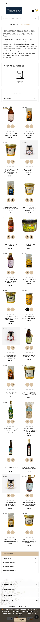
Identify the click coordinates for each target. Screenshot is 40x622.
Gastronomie (8, 554)
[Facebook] (25, 606)
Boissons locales (9, 570)
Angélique (20, 82)
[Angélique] (20, 75)
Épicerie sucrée (9, 562)
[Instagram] (29, 606)
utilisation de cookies (21, 611)
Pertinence (20, 99)
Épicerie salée (8, 566)
